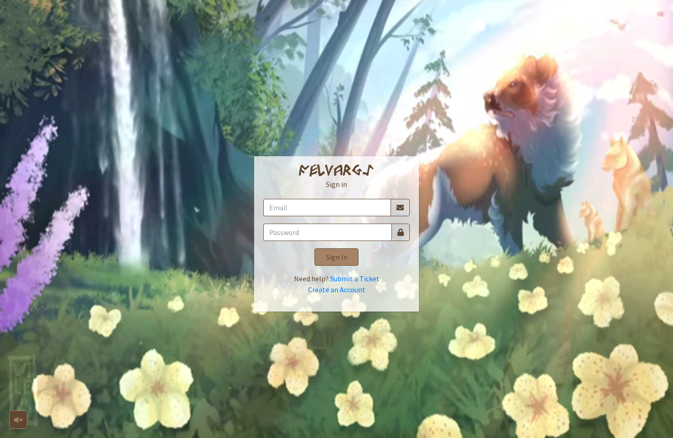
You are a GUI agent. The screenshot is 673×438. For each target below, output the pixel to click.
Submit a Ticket (355, 278)
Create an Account (336, 289)
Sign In (336, 257)
